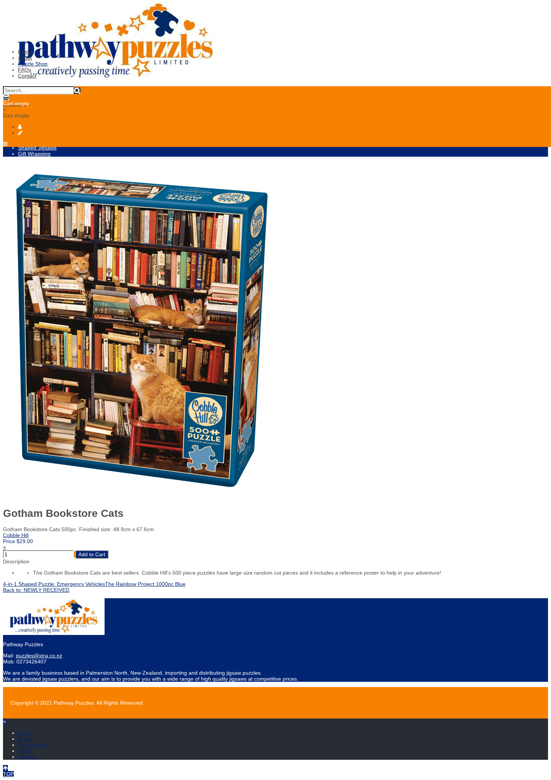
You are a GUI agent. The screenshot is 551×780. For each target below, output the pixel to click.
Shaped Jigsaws (37, 148)
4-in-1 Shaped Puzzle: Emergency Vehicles (54, 584)
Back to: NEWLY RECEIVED (36, 590)
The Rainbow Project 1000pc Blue (145, 584)
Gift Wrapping (34, 154)
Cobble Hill (15, 535)
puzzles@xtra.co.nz (39, 656)
